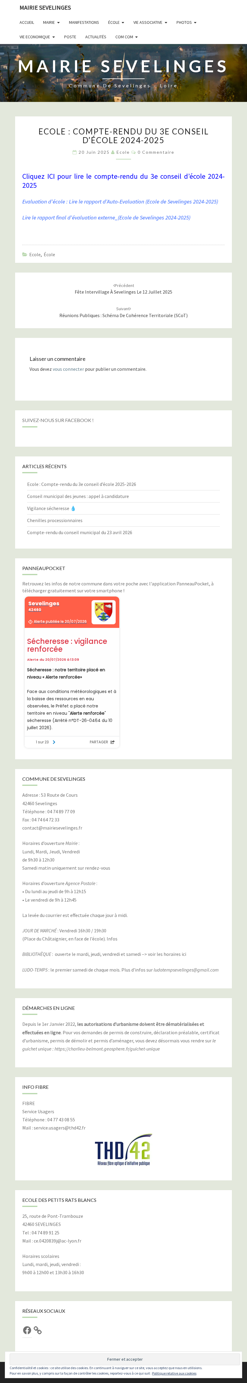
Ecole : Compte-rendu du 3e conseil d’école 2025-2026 (81, 484)
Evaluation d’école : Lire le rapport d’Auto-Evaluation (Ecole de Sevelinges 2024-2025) (120, 201)
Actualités (95, 36)
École (114, 22)
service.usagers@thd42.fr (60, 1128)
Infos (112, 939)
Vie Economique (35, 36)
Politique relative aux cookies (174, 1373)
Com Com (124, 36)
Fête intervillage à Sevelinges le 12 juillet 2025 (123, 289)
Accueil (27, 22)
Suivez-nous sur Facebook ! (58, 420)
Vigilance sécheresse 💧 (51, 508)
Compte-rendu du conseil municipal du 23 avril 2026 (79, 532)
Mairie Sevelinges (45, 7)
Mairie (49, 22)
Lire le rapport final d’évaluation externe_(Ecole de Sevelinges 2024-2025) (106, 217)
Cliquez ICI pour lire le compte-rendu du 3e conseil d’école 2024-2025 (123, 181)
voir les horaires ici (167, 954)
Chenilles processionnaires (55, 520)
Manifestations (84, 22)
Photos (184, 22)
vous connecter (68, 369)
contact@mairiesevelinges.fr (52, 828)
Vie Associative (147, 22)
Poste (70, 36)
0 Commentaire (156, 152)
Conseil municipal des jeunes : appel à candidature (78, 496)
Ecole (123, 152)
